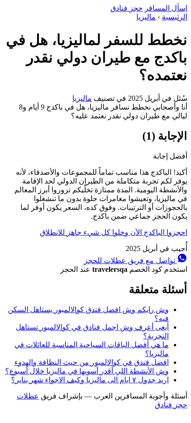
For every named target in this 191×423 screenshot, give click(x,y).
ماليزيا (146, 17)
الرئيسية (174, 17)
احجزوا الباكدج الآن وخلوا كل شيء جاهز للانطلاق (113, 232)
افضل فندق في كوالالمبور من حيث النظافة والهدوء (91, 362)
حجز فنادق (126, 8)
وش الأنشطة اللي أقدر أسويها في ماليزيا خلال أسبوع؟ (87, 371)
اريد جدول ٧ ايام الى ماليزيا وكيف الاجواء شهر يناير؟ (90, 380)
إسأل (166, 8)
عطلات (28, 396)
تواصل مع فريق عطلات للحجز (130, 260)
